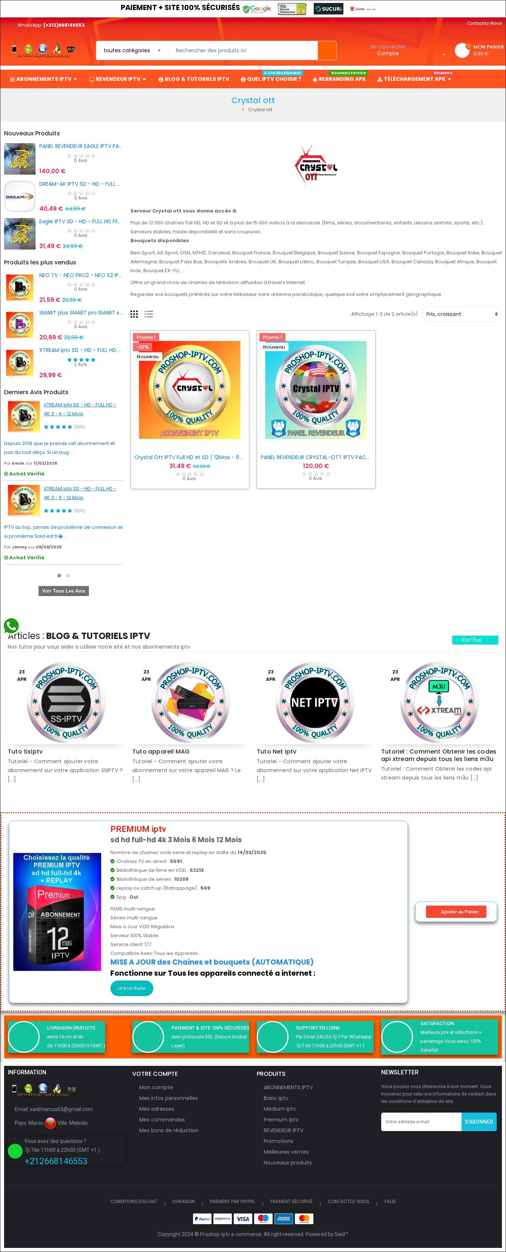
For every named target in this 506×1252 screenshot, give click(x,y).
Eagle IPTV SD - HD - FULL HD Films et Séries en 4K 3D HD (110, 221)
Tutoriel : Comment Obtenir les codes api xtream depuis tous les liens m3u (438, 755)
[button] (475, 640)
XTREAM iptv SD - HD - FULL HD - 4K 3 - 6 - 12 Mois (102, 350)
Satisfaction (437, 1023)
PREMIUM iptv (138, 829)
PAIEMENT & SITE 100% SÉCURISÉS (210, 1028)
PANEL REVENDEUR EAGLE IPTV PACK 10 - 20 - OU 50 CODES (112, 146)
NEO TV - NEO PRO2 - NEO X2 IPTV (82, 275)
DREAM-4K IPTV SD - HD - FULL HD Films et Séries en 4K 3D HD (117, 184)
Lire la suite (132, 988)
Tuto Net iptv (277, 751)
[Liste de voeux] (444, 50)
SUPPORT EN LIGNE (318, 1028)
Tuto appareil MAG (161, 751)
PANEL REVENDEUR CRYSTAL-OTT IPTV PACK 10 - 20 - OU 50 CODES (344, 457)
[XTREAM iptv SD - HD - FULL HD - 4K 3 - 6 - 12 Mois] (24, 416)
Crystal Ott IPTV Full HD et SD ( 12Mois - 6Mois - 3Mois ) (204, 457)
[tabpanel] (66, 726)
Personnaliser (174, 444)
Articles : (79, 636)
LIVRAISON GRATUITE (71, 1028)
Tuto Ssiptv (25, 751)
